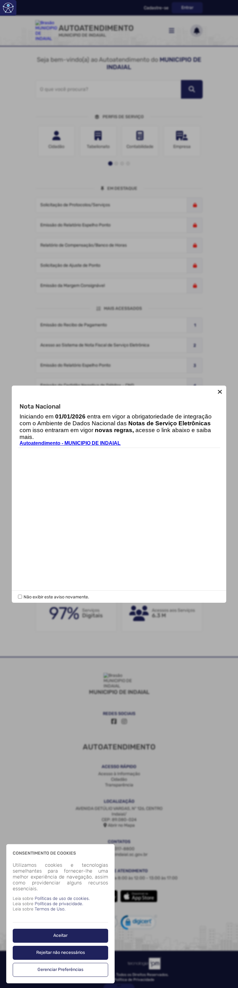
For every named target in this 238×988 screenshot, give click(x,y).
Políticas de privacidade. (59, 903)
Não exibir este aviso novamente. (56, 597)
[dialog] (60, 913)
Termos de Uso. (50, 909)
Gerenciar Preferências (60, 969)
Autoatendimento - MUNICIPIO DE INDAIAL (70, 443)
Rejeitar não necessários (60, 952)
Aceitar (60, 935)
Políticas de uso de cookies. (62, 898)
